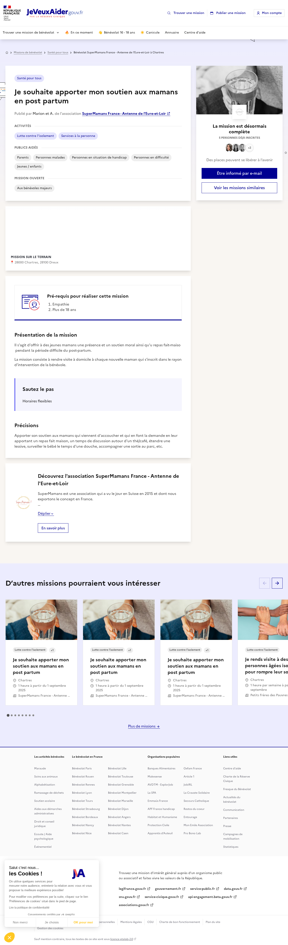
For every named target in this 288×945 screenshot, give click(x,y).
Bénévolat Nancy (83, 825)
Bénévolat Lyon (82, 793)
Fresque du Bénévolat (237, 789)
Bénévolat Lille (117, 768)
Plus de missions (142, 726)
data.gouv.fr (233, 888)
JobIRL (188, 785)
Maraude (40, 768)
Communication (233, 810)
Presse (227, 826)
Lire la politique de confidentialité (29, 907)
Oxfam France (193, 768)
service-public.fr (202, 888)
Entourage (190, 817)
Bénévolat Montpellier (122, 793)
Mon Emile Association (198, 825)
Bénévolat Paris (82, 768)
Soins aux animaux (46, 777)
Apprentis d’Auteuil (160, 833)
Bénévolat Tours (82, 801)
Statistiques (230, 847)
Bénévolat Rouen (83, 777)
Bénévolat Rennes (83, 785)
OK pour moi (83, 922)
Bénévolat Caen (118, 833)
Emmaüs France (158, 801)
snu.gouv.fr (127, 897)
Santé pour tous (57, 52)
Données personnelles (100, 922)
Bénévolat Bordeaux (85, 817)
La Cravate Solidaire (197, 793)
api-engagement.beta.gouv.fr (210, 897)
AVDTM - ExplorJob (160, 785)
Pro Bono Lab (192, 833)
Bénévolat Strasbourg (86, 809)
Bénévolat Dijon (118, 809)
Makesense (155, 777)
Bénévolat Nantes (119, 825)
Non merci (20, 922)
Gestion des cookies (50, 928)
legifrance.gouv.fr (132, 888)
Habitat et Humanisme (162, 817)
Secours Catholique (196, 801)
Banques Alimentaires (161, 768)
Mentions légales (131, 922)
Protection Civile (158, 825)
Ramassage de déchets (49, 793)
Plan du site (213, 922)
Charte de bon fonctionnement (179, 922)
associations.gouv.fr (134, 905)
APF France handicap (161, 809)
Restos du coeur (194, 809)
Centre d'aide (232, 768)
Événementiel (43, 847)
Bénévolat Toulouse (120, 777)
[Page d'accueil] (55, 13)
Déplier (44, 513)
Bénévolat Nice (82, 833)
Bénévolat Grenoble (121, 785)
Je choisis (52, 922)
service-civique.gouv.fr (162, 897)
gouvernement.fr (168, 888)
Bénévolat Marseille (120, 801)
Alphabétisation (44, 785)
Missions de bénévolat (28, 52)
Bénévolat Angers (119, 817)
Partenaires (230, 818)
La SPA (152, 793)
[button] (9, 937)
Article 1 (189, 777)
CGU (150, 922)
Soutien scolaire (44, 801)
